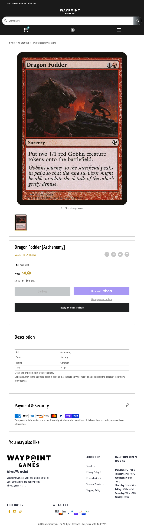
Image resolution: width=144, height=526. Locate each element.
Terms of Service (94, 484)
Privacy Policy (92, 472)
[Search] (137, 21)
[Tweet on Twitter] (120, 254)
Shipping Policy (93, 490)
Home (12, 42)
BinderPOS (101, 524)
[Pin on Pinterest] (113, 254)
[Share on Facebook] (106, 254)
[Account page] (73, 30)
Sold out (42, 291)
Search (89, 466)
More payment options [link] (101, 299)
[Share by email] (127, 254)
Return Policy (92, 478)
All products (23, 42)
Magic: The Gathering (25, 254)
